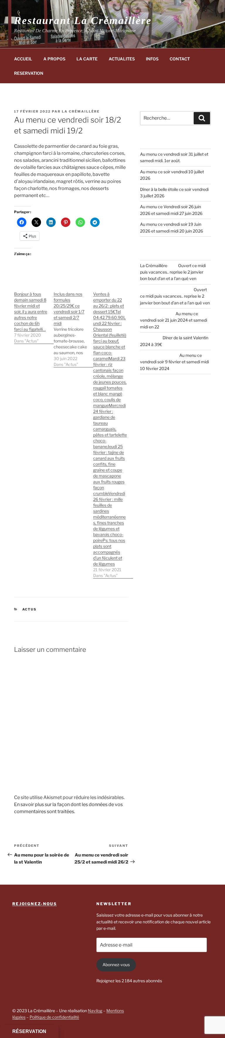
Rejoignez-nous (34, 903)
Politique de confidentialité (54, 1017)
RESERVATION (28, 73)
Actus (29, 609)
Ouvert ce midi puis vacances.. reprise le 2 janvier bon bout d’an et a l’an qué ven (173, 272)
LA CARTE (87, 58)
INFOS (152, 58)
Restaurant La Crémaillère (83, 20)
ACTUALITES (122, 58)
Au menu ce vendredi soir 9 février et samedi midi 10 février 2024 (174, 362)
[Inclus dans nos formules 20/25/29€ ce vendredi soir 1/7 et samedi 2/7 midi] (73, 326)
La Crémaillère (81, 111)
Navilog (95, 1010)
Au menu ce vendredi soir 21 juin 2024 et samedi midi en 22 (173, 320)
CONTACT (180, 58)
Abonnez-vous (116, 964)
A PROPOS (54, 58)
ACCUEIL (23, 58)
